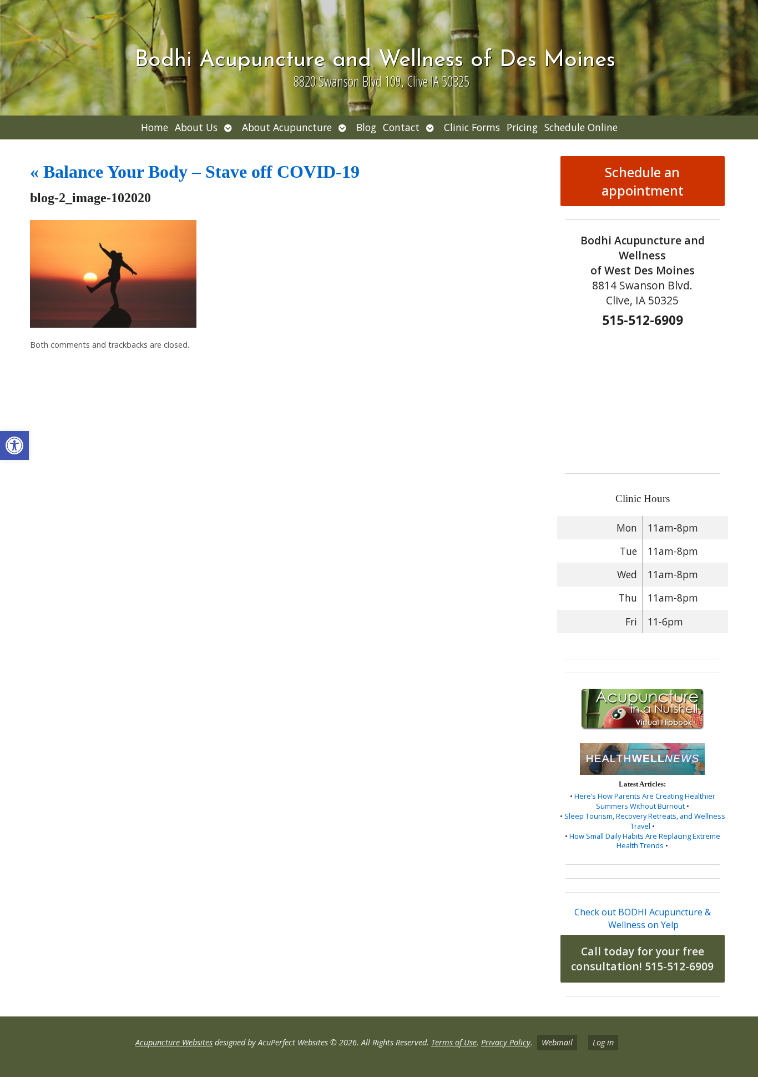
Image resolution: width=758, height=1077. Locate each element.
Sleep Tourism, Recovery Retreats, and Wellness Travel (644, 821)
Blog (366, 127)
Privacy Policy (505, 1042)
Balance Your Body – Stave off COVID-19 (195, 172)
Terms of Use (454, 1042)
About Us (196, 127)
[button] (14, 445)
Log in (603, 1042)
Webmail (557, 1042)
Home (154, 127)
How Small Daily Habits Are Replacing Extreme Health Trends (644, 841)
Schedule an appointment (643, 181)
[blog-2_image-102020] (113, 324)
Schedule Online (581, 127)
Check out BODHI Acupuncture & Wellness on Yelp (642, 918)
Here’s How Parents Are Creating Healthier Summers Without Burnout (644, 801)
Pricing (522, 127)
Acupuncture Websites (174, 1042)
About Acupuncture (287, 127)
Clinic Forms (472, 127)
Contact (401, 127)
